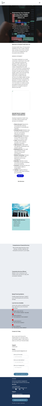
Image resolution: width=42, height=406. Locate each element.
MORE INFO (20, 175)
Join (21, 36)
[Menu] (39, 2)
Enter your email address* (19, 360)
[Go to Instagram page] (19, 389)
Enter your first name (18, 354)
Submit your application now (22, 374)
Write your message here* (19, 365)
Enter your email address (17, 394)
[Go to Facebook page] (16, 389)
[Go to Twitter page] (23, 389)
